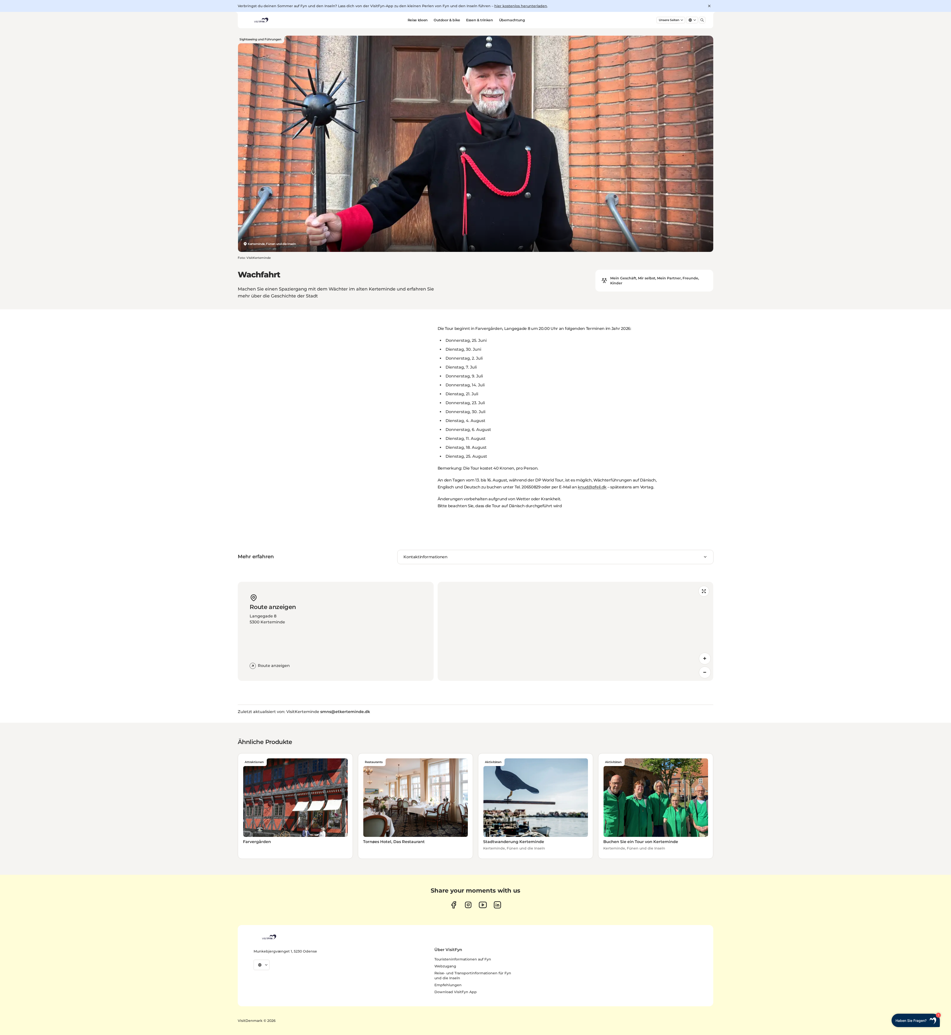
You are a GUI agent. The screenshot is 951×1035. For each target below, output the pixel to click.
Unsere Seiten (669, 20)
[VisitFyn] (269, 937)
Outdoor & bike (447, 20)
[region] (575, 631)
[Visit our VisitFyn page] (453, 905)
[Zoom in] (705, 658)
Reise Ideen (418, 20)
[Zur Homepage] (261, 20)
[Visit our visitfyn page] (468, 905)
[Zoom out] (705, 672)
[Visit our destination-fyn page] (497, 905)
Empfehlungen (448, 985)
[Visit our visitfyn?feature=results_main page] (482, 905)
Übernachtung (512, 20)
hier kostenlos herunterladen (520, 6)
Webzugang (445, 966)
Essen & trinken (479, 20)
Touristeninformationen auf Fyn (462, 959)
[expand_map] (703, 591)
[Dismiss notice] (709, 6)
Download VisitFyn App (455, 992)
